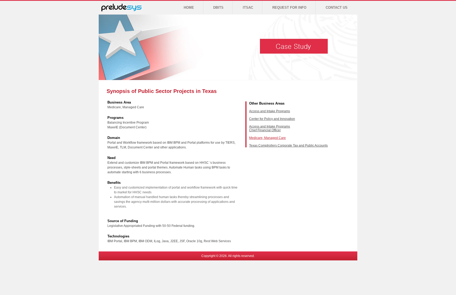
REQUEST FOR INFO (289, 8)
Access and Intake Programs (269, 111)
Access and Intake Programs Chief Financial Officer (269, 128)
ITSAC (248, 8)
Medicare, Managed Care (267, 138)
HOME (189, 8)
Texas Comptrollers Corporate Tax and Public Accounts (288, 145)
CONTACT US (337, 8)
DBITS (218, 8)
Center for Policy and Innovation (272, 119)
